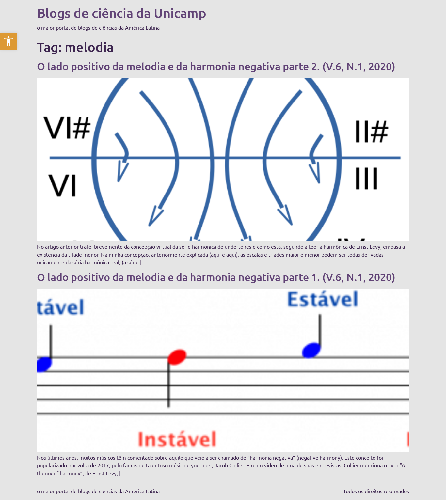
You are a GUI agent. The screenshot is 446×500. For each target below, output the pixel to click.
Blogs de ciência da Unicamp (121, 13)
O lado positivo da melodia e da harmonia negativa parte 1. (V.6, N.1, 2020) (216, 277)
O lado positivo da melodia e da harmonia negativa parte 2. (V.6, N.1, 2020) (216, 66)
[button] (8, 41)
